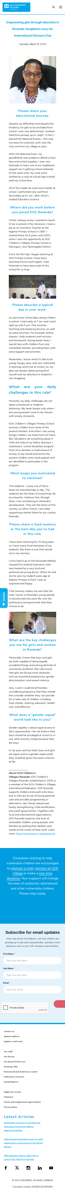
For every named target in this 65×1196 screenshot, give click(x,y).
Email (7, 983)
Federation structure (14, 1077)
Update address (12, 1036)
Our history (9, 1056)
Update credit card (13, 1041)
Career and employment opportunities (22, 1102)
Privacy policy (10, 1107)
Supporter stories (12, 1092)
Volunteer (8, 1097)
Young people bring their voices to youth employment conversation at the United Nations (23, 1143)
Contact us (9, 1031)
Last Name (9, 968)
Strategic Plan (11, 1066)
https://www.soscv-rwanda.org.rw (35, 833)
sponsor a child (22, 868)
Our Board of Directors (15, 1061)
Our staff (8, 1051)
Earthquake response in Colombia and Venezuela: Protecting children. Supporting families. (22, 1127)
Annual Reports (11, 1082)
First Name (9, 954)
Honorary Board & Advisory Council (20, 1071)
